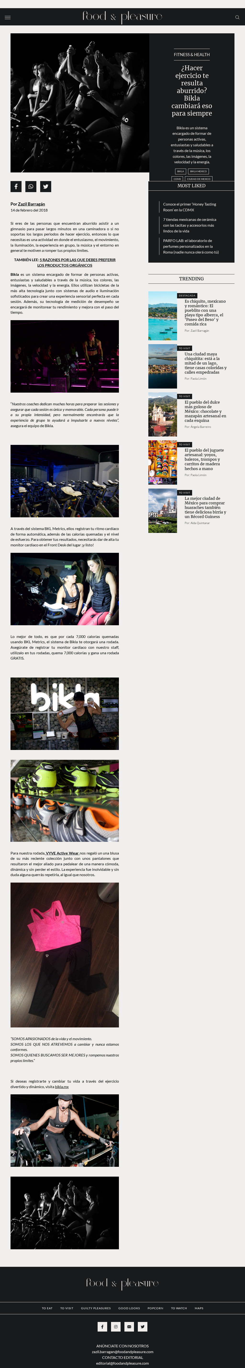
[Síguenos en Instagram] (116, 1327)
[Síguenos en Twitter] (142, 1327)
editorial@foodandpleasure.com (122, 1363)
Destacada (187, 295)
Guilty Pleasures (96, 1308)
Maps (199, 1308)
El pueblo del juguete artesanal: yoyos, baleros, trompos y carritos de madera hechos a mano (204, 459)
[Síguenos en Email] (129, 1327)
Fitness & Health (192, 54)
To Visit (184, 348)
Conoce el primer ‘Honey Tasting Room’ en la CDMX (189, 207)
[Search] (237, 17)
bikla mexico (198, 171)
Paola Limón (198, 378)
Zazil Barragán (31, 203)
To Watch (179, 1308)
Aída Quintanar (200, 523)
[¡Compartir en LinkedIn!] (30, 186)
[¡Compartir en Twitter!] (45, 186)
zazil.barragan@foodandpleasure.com (122, 1351)
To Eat (47, 1308)
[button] (8, 17)
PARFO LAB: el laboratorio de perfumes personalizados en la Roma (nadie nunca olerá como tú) (191, 246)
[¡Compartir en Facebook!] (16, 186)
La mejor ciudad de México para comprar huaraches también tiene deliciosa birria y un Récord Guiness (205, 507)
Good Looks (129, 1308)
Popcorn (155, 1308)
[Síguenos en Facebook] (102, 1327)
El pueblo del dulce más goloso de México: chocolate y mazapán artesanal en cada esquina (205, 411)
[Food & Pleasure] (122, 16)
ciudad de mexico (198, 178)
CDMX (177, 178)
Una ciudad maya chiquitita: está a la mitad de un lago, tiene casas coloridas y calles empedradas (206, 363)
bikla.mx (62, 1086)
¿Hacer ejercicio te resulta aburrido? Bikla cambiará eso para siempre (192, 90)
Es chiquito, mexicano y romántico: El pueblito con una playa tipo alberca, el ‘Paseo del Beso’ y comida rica (205, 312)
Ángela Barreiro (201, 427)
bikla (180, 171)
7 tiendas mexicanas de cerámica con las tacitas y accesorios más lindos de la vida (189, 225)
